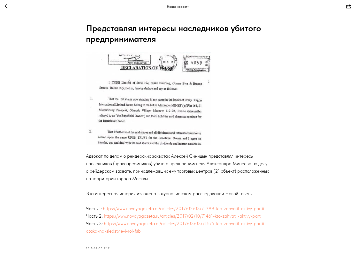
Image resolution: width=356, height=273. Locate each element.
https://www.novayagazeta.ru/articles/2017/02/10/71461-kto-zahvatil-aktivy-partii (183, 216)
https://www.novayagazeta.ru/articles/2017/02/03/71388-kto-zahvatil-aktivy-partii (183, 208)
